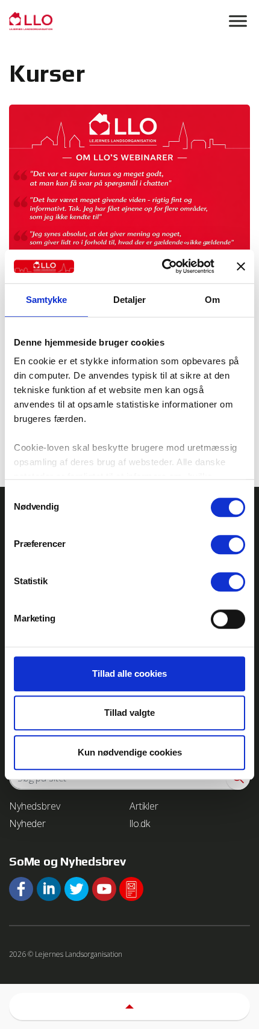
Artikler (144, 806)
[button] (129, 1006)
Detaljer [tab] (129, 300)
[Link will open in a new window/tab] (21, 889)
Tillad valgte (129, 712)
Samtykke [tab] (46, 300)
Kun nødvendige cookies (130, 752)
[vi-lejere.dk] (129, 21)
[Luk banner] (241, 266)
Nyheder (27, 823)
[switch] (228, 544)
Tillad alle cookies (129, 673)
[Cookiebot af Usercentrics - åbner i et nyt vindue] (162, 266)
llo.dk (140, 823)
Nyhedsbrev (34, 806)
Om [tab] (212, 300)
